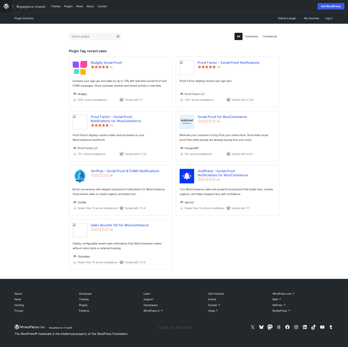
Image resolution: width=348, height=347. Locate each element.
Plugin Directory (24, 18)
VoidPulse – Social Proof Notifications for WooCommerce (223, 173)
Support (148, 299)
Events (212, 299)
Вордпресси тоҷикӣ (60, 327)
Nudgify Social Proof (106, 63)
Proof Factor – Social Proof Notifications (229, 63)
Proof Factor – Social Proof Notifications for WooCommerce (116, 119)
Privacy (18, 310)
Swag (213, 310)
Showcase (85, 293)
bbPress (279, 305)
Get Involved (216, 293)
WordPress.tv (153, 310)
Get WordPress (331, 6)
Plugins (83, 305)
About (18, 293)
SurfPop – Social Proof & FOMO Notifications (125, 171)
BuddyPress (281, 310)
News (17, 299)
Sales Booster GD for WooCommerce (120, 225)
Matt (277, 299)
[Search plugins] (118, 36)
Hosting (19, 305)
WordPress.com (284, 293)
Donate (214, 305)
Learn (147, 293)
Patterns (84, 310)
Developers (151, 305)
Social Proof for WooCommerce (222, 117)
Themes (84, 299)
